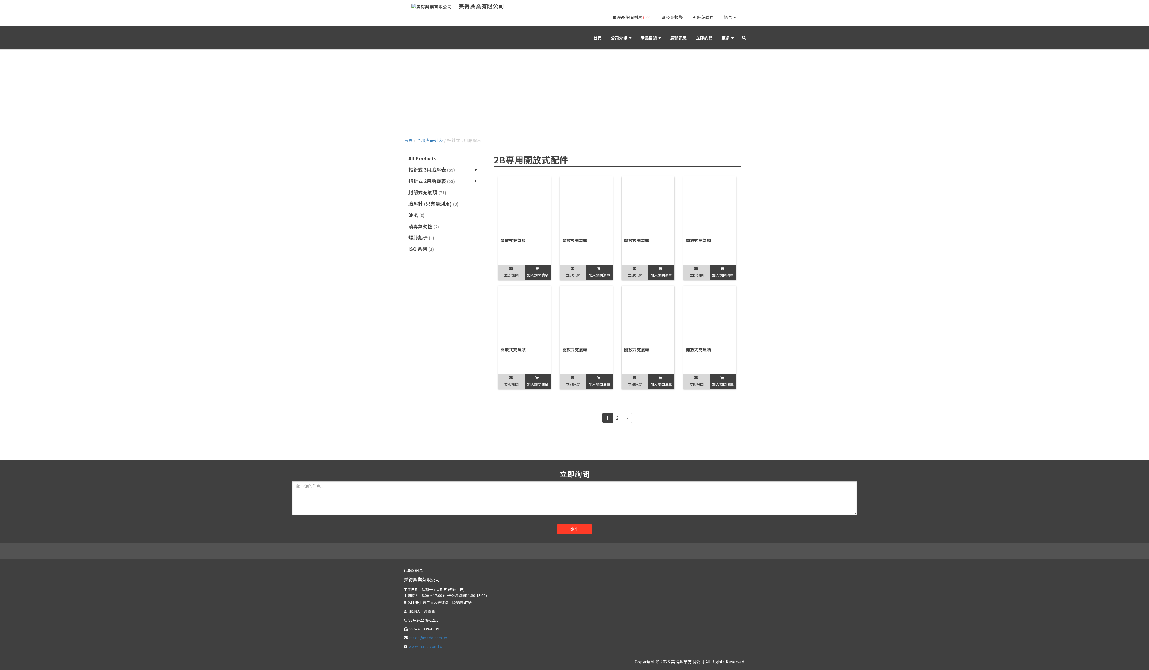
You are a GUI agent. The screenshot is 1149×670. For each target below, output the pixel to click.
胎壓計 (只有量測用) (433, 203)
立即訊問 (511, 275)
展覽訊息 (678, 38)
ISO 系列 (421, 248)
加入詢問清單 (537, 275)
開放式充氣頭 (513, 240)
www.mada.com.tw (426, 646)
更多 (725, 38)
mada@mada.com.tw (428, 637)
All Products (422, 158)
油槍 (416, 215)
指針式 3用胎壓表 (431, 169)
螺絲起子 (421, 237)
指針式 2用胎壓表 (431, 180)
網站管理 (705, 17)
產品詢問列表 (634, 17)
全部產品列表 (430, 140)
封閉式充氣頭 (427, 192)
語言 (728, 17)
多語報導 (674, 17)
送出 (574, 529)
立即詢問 (704, 38)
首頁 (597, 38)
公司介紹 (619, 38)
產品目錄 (648, 38)
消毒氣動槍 (423, 226)
